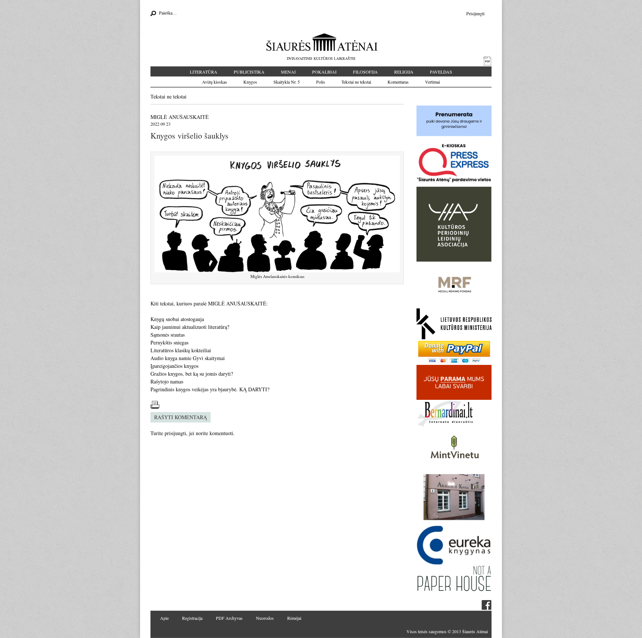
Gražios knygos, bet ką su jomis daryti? (191, 373)
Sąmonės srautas (167, 334)
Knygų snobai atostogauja (177, 319)
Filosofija (365, 72)
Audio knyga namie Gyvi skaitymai (187, 358)
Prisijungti (475, 13)
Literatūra (203, 72)
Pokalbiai (324, 72)
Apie (164, 618)
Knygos (250, 82)
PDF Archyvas (229, 618)
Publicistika (249, 72)
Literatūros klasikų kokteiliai (180, 350)
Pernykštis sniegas (169, 342)
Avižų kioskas (214, 82)
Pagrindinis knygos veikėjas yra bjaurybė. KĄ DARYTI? (209, 389)
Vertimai (432, 82)
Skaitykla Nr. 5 (286, 82)
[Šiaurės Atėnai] (321, 42)
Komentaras (398, 82)
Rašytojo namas (166, 381)
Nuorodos (265, 618)
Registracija (192, 618)
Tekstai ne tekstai (356, 82)
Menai (288, 72)
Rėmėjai (294, 618)
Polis (320, 82)
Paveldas (441, 72)
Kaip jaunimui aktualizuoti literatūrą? (189, 326)
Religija (404, 72)
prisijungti (175, 433)
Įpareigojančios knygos (174, 365)
